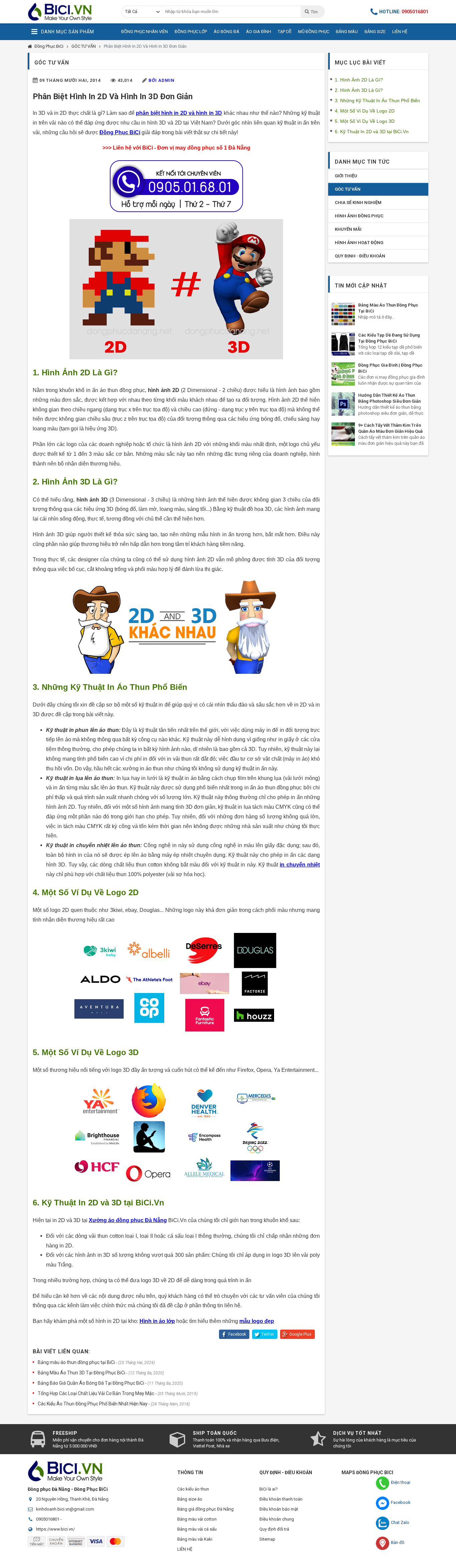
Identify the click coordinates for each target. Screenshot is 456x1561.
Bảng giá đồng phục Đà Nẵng (205, 1509)
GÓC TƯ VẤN (83, 46)
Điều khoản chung (276, 1519)
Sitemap (267, 1539)
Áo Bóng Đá (226, 31)
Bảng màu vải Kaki (194, 1539)
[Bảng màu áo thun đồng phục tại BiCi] (343, 314)
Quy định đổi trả (274, 1529)
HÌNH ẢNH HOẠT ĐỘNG (359, 242)
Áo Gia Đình (258, 31)
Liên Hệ (399, 31)
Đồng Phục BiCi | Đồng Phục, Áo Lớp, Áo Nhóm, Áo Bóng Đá (69, 12)
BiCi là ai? (268, 1489)
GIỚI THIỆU (346, 175)
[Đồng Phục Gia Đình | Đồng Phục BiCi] (343, 374)
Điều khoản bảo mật (278, 1509)
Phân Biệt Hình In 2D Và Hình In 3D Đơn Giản (145, 46)
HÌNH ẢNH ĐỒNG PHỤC (359, 215)
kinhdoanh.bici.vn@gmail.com (65, 1509)
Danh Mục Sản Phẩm (67, 31)
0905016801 (47, 1519)
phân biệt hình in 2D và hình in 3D (179, 113)
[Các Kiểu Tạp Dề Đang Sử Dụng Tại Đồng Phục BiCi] (343, 344)
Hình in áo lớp (157, 1321)
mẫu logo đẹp (256, 1321)
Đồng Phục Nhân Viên (144, 31)
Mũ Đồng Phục (313, 31)
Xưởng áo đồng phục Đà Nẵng (128, 1220)
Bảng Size (375, 31)
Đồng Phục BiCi (48, 46)
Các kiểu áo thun (193, 1489)
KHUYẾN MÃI (348, 229)
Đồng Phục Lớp (191, 31)
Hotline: (403, 11)
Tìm (314, 11)
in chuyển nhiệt (300, 864)
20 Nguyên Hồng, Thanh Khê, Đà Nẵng (72, 1499)
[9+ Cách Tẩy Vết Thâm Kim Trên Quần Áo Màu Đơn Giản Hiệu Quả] (343, 434)
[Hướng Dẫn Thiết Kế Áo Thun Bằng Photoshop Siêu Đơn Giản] (343, 404)
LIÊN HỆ (184, 1549)
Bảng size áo (189, 1499)
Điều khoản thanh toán (280, 1499)
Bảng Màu (347, 31)
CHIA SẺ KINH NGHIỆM (358, 202)
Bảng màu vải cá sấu (197, 1529)
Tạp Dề (284, 31)
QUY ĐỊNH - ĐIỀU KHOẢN (360, 255)
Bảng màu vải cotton (197, 1519)
